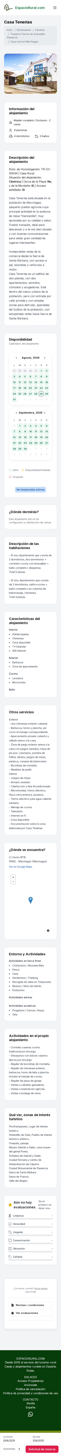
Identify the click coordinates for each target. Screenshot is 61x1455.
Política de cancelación (30, 1389)
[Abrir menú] (55, 8)
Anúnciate (30, 1385)
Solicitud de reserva (42, 1449)
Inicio (10, 29)
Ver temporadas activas (30, 489)
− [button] (13, 881)
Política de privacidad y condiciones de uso (30, 1393)
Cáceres (40, 29)
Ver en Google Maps (20, 866)
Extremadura (24, 29)
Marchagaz (32, 41)
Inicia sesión (41, 1288)
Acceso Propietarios (30, 1381)
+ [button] (13, 877)
